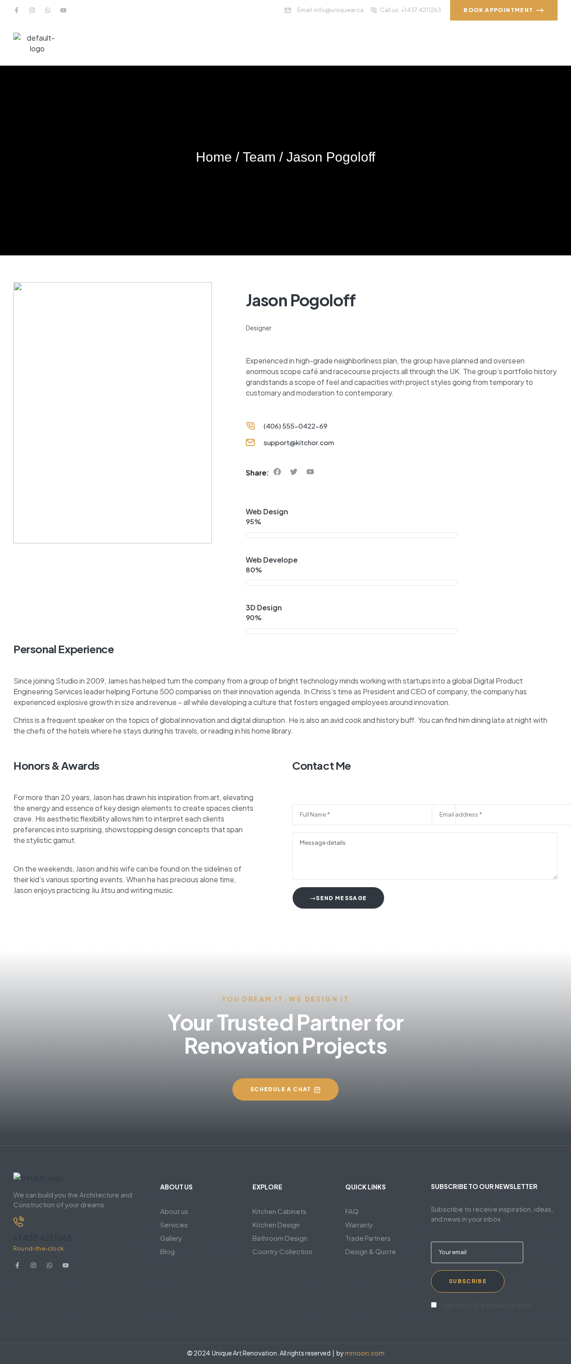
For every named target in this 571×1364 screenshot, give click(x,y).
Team (259, 157)
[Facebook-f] (16, 10)
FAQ (352, 1211)
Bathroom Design (279, 1238)
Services (174, 1224)
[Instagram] (32, 10)
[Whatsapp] (48, 10)
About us (174, 1211)
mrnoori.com (365, 1353)
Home (214, 157)
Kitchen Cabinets (279, 1211)
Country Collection (282, 1251)
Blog (167, 1251)
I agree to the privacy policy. (487, 1305)
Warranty (359, 1224)
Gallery (171, 1238)
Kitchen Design (276, 1224)
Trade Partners (368, 1238)
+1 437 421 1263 (42, 1237)
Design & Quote (370, 1251)
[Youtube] (63, 10)
